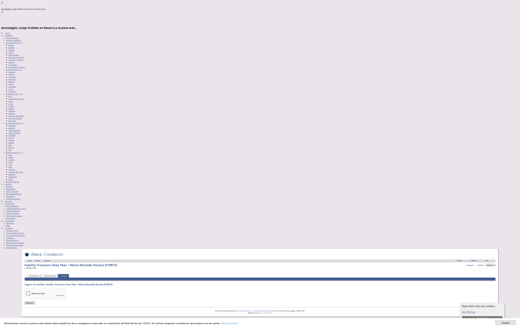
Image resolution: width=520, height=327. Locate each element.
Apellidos (9, 35)
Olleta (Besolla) (14, 130)
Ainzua (11, 45)
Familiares (10, 223)
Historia (8, 184)
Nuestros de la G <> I (14, 69)
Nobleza (9, 186)
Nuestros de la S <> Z (14, 152)
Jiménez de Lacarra (15, 99)
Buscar (459, 260)
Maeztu (11, 108)
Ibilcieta (11, 82)
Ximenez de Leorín (15, 172)
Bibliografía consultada (15, 243)
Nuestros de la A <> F (14, 43)
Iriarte (10, 84)
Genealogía (9, 204)
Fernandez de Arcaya (16, 67)
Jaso (10, 96)
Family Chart (34, 276)
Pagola (11, 138)
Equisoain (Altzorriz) (16, 57)
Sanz (10, 155)
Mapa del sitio (11, 247)
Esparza (11, 62)
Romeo (11, 147)
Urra (10, 165)
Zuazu (10, 179)
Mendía (11, 113)
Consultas (10, 238)
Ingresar (47, 261)
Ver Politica (468, 312)
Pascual (11, 140)
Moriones (12, 121)
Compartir (470, 265)
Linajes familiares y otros (16, 208)
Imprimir (480, 265)
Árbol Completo (47, 254)
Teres (10, 162)
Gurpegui (12, 77)
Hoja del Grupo (50, 276)
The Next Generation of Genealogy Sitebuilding (253, 311)
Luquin (11, 106)
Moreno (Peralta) (15, 118)
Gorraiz (11, 74)
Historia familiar (12, 191)
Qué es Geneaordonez (15, 233)
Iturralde (11, 91)
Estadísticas (10, 218)
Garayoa (11, 72)
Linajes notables (12, 213)
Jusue (10, 101)
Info (486, 260)
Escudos (8, 201)
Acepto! (506, 322)
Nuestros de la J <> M (14, 94)
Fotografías (9, 221)
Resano (11, 143)
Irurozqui (12, 86)
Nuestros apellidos (13, 40)
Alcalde (11, 47)
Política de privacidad (14, 245)
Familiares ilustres (13, 199)
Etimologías (10, 189)
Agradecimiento (12, 240)
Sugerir (64, 276)
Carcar (11, 52)
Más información (229, 323)
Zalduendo (12, 177)
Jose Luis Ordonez (265, 313)
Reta (10, 145)
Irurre (10, 89)
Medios (474, 260)
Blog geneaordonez (14, 194)
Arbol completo (12, 38)
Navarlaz (11, 125)
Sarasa (11, 157)
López (10, 104)
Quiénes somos (12, 230)
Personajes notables (14, 216)
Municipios (10, 196)
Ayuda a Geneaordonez (15, 235)
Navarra (11, 128)
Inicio (7, 33)
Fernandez (12, 65)
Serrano (11, 160)
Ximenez (11, 169)
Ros (9, 150)
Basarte (11, 50)
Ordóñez (11, 135)
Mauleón (12, 111)
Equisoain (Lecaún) (16, 60)
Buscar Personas (12, 182)
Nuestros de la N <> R (14, 123)
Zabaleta (11, 174)
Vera (10, 167)
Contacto (9, 228)
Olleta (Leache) (14, 133)
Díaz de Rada (13, 55)
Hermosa (12, 79)
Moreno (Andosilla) (16, 116)
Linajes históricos (13, 211)
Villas (8, 225)
